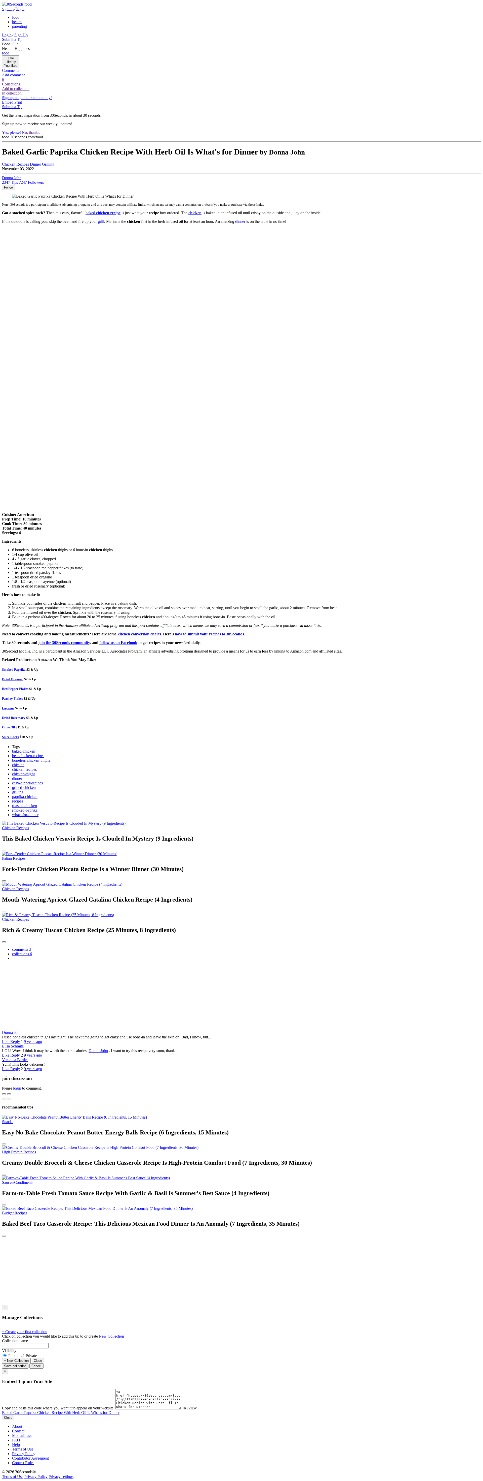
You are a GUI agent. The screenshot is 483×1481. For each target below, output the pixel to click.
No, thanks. (31, 132)
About (17, 1426)
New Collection (111, 1336)
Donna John (11, 1032)
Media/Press (21, 1435)
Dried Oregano (12, 679)
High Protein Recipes (19, 1152)
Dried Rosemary (13, 718)
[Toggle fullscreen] (9, 1094)
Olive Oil (8, 727)
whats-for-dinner (25, 815)
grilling (17, 792)
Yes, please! (11, 132)
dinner (240, 221)
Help (16, 1444)
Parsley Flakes (12, 698)
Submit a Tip (12, 39)
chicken (18, 765)
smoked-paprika (24, 810)
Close (38, 1361)
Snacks (7, 1122)
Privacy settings (61, 1476)
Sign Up (21, 35)
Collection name (15, 1341)
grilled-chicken (24, 787)
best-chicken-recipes (28, 756)
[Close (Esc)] (4, 1094)
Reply (15, 1041)
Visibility (9, 1350)
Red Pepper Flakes (15, 689)
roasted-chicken (24, 806)
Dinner (35, 164)
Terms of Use (22, 1449)
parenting (19, 26)
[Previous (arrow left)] (4, 1098)
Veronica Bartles (15, 1060)
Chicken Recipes (15, 164)
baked (103, 213)
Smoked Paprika (14, 669)
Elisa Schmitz (13, 1046)
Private (31, 1355)
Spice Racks (10, 737)
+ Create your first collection (24, 1332)
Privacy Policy (23, 1454)
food (15, 17)
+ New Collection (16, 1361)
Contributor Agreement (30, 1458)
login (20, 9)
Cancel (36, 1366)
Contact (18, 1431)
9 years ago (33, 1041)
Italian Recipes (13, 858)
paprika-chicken (24, 796)
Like (6, 1041)
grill (101, 221)
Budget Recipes (14, 1213)
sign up (8, 9)
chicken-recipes (24, 769)
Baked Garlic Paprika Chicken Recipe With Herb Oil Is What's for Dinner (60, 1412)
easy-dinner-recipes (27, 783)
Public (13, 1355)
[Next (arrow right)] (9, 1098)
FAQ (16, 1440)
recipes (17, 801)
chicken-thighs (23, 774)
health (17, 22)
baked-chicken (23, 751)
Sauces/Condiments (17, 1182)
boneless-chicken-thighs (31, 760)
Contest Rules (23, 1463)
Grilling (48, 164)
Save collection (15, 1366)
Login (7, 35)
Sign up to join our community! (27, 98)
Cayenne (8, 708)
